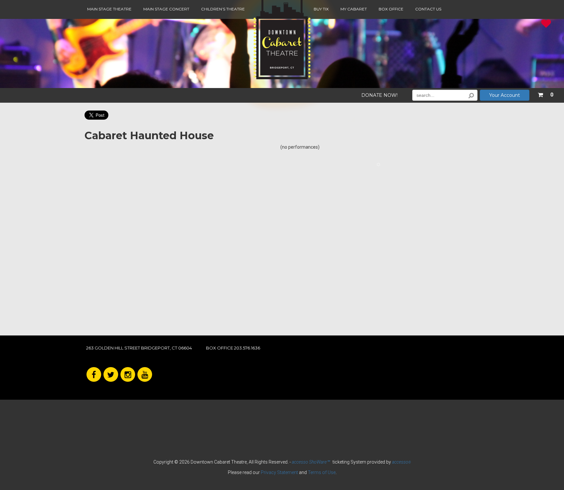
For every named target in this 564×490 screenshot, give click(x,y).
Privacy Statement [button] (279, 472)
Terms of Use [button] (322, 472)
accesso (401, 462)
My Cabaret (353, 9)
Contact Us (428, 9)
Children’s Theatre (223, 9)
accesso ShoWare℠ (311, 462)
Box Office (391, 9)
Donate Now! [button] (379, 95)
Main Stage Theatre (109, 9)
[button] (545, 93)
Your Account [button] (504, 95)
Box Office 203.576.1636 (233, 347)
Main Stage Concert (166, 9)
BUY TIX (321, 9)
